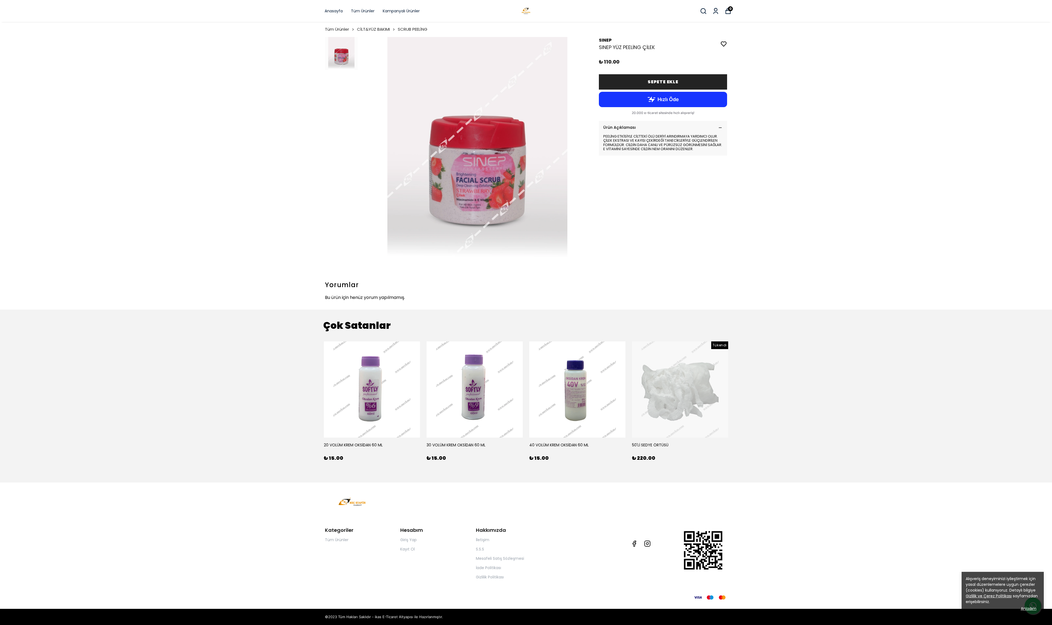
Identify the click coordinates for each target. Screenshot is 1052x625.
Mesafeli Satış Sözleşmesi (500, 558)
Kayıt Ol (407, 549)
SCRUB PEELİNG (412, 29)
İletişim (482, 540)
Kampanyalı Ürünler (401, 11)
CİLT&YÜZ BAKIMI (373, 29)
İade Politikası (488, 567)
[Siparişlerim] (715, 11)
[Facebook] (634, 543)
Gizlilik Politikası (490, 577)
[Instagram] (647, 543)
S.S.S (480, 549)
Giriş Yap (408, 540)
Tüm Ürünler (363, 11)
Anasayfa (334, 11)
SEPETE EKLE (663, 82)
